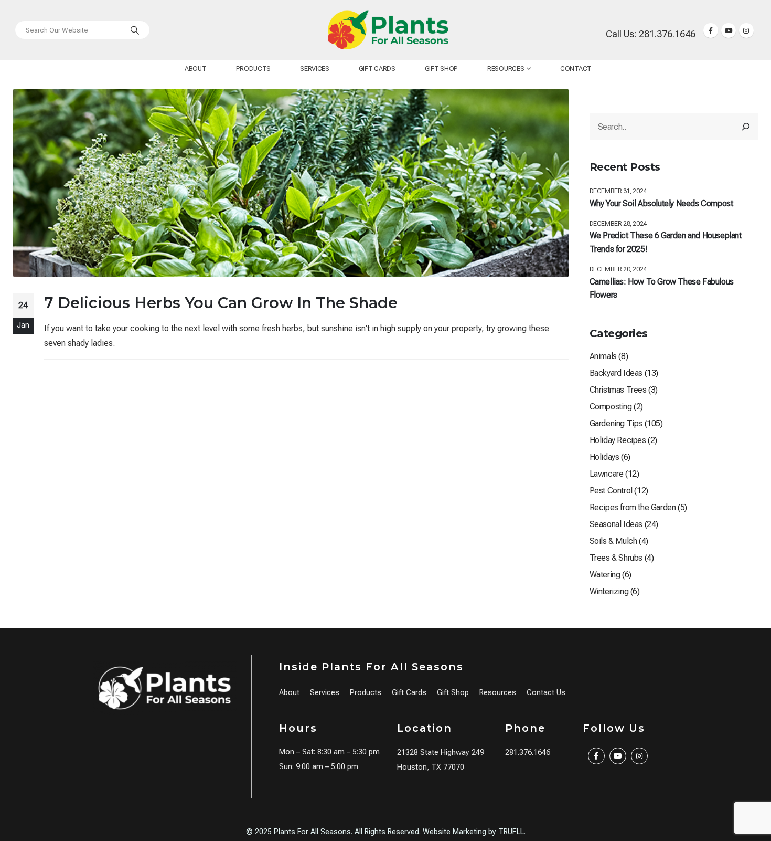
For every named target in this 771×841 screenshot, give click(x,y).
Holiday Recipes (618, 440)
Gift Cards (377, 68)
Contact (576, 68)
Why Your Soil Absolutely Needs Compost (661, 203)
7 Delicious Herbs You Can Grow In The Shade (221, 302)
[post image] (291, 183)
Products (253, 68)
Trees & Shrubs (616, 558)
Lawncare (607, 474)
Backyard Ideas (616, 373)
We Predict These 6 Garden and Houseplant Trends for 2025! (666, 242)
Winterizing (609, 591)
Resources (505, 68)
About (196, 68)
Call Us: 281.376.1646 (650, 33)
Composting (611, 407)
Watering (605, 575)
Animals (603, 356)
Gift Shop (441, 68)
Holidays (604, 457)
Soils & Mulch (613, 541)
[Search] (134, 30)
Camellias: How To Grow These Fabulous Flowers (662, 288)
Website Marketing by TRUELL (473, 831)
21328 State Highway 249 (440, 752)
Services (314, 68)
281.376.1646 (527, 752)
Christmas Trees (618, 390)
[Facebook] (710, 30)
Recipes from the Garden (633, 507)
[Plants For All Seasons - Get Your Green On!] (388, 30)
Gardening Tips (616, 423)
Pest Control (611, 491)
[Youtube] (728, 30)
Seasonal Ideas (616, 524)
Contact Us (546, 692)
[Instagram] (746, 30)
